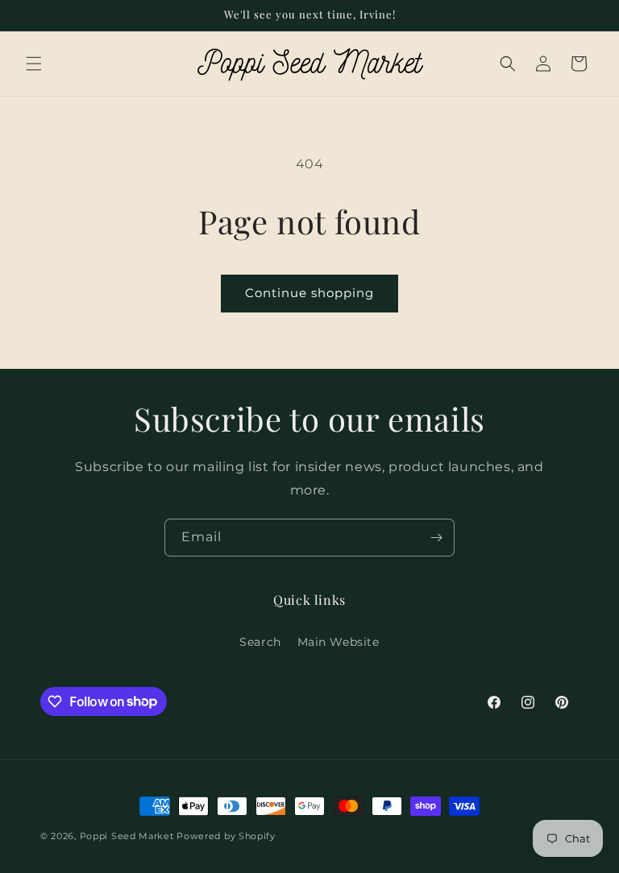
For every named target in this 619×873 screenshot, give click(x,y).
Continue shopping (309, 292)
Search (260, 642)
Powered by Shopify (226, 836)
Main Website (338, 642)
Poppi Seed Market (127, 836)
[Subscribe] (436, 537)
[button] (34, 63)
